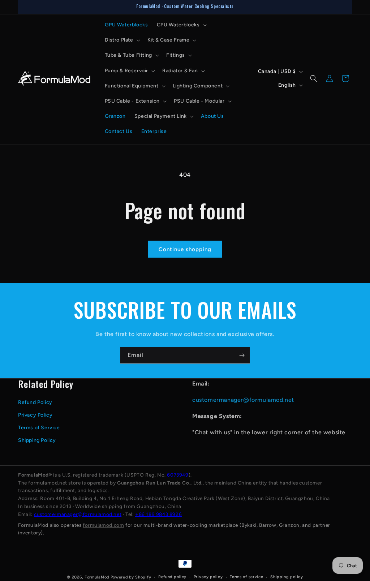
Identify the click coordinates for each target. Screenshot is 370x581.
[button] (181, 25)
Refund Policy (35, 402)
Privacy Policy (35, 415)
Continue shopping (185, 249)
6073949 (177, 475)
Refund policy (172, 576)
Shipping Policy (37, 440)
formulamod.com (103, 525)
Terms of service (246, 576)
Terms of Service (39, 428)
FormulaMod (97, 577)
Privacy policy (208, 576)
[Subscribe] (242, 355)
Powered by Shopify (131, 577)
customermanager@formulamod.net (243, 399)
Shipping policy (286, 576)
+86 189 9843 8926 (158, 514)
